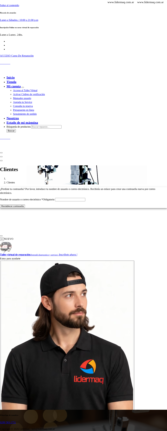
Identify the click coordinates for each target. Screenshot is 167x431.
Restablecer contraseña (12, 206)
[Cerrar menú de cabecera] (1, 156)
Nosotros (13, 118)
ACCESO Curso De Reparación (17, 55)
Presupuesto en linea (23, 110)
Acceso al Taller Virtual (25, 90)
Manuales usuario (22, 98)
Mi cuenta (14, 86)
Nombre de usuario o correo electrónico (27, 199)
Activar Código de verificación (29, 94)
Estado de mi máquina (22, 122)
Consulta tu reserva (23, 106)
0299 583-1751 (8, 422)
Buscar (11, 131)
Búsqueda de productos (19, 126)
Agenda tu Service (22, 102)
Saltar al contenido (9, 5)
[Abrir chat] (67, 338)
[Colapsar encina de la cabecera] (1, 160)
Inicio (11, 77)
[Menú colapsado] (1, 152)
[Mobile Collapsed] (22, 87)
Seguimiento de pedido (25, 114)
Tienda (11, 82)
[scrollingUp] (1, 235)
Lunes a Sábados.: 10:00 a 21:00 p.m (19, 20)
